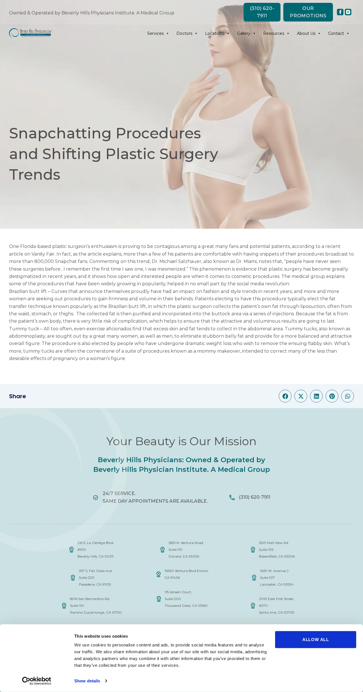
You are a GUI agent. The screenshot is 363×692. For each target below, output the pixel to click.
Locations (214, 33)
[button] (285, 396)
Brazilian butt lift (28, 291)
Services (155, 33)
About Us (306, 33)
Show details (87, 680)
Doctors (184, 33)
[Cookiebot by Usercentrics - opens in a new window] (37, 681)
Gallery (243, 33)
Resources (273, 33)
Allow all (315, 639)
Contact (336, 33)
